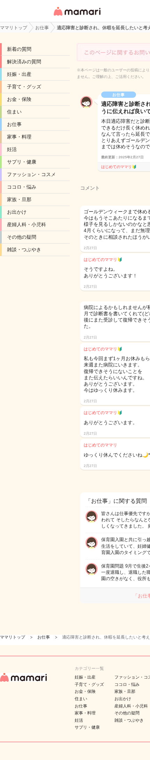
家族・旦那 (19, 199)
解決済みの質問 (24, 61)
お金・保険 (19, 99)
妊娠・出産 (19, 74)
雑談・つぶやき (24, 249)
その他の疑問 (21, 237)
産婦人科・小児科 (26, 224)
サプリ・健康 (21, 162)
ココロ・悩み (21, 187)
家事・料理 (19, 137)
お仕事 (14, 124)
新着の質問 (19, 49)
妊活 (12, 149)
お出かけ (17, 212)
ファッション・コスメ (31, 174)
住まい (14, 111)
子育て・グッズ (24, 86)
